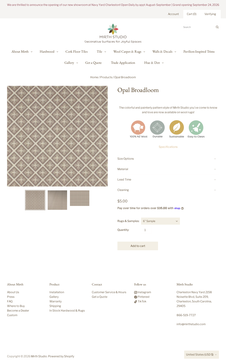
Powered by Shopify (61, 356)
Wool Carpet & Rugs (127, 51)
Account (173, 14)
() (191, 14)
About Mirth (20, 51)
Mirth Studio (39, 356)
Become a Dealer (18, 310)
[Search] (217, 27)
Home (94, 77)
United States (199, 354)
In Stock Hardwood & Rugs (67, 310)
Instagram (144, 292)
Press (10, 296)
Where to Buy (16, 306)
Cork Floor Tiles (77, 51)
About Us (13, 292)
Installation (56, 292)
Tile (99, 51)
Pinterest (143, 296)
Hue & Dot (152, 62)
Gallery (69, 62)
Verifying (210, 14)
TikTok (141, 301)
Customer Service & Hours (109, 292)
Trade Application (123, 62)
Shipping (55, 306)
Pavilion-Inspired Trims (199, 51)
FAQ (10, 301)
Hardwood (47, 51)
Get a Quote (93, 62)
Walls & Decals (162, 51)
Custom (12, 315)
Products (106, 77)
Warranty (55, 301)
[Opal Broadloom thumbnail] (35, 200)
